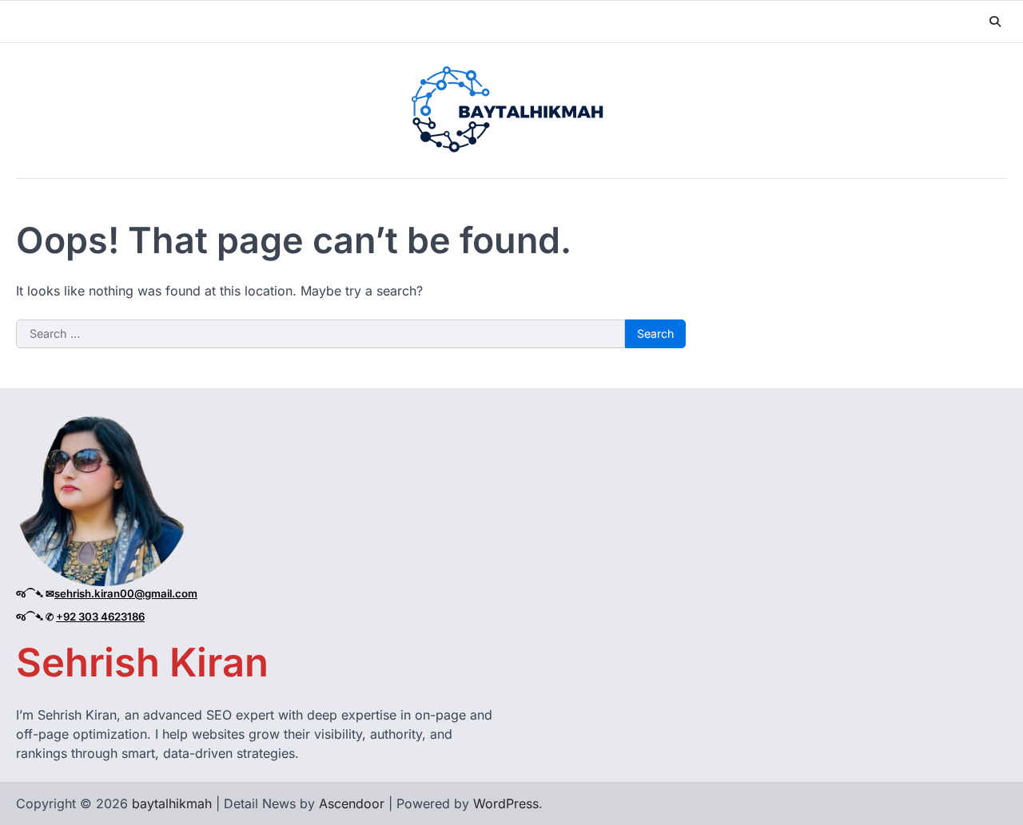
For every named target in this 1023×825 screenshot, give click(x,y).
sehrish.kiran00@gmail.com (125, 593)
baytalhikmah (172, 803)
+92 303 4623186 (100, 616)
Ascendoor (351, 803)
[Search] (995, 22)
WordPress (506, 803)
